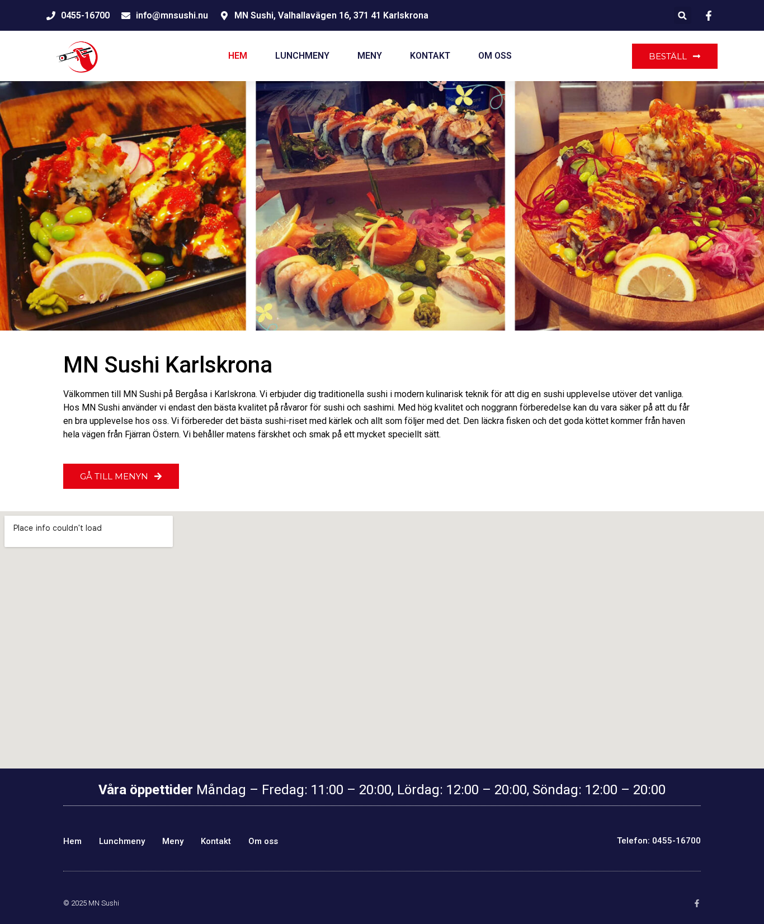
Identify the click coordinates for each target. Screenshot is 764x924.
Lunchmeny (302, 55)
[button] (682, 15)
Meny (369, 55)
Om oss (495, 55)
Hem (237, 55)
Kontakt (430, 55)
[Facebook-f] (697, 903)
